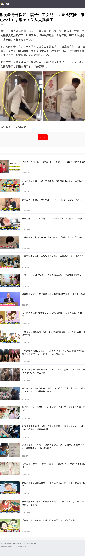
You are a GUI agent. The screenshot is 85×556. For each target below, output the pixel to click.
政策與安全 (11, 547)
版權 (24, 547)
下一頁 (42, 137)
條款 (17, 547)
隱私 (21, 547)
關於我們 (4, 547)
